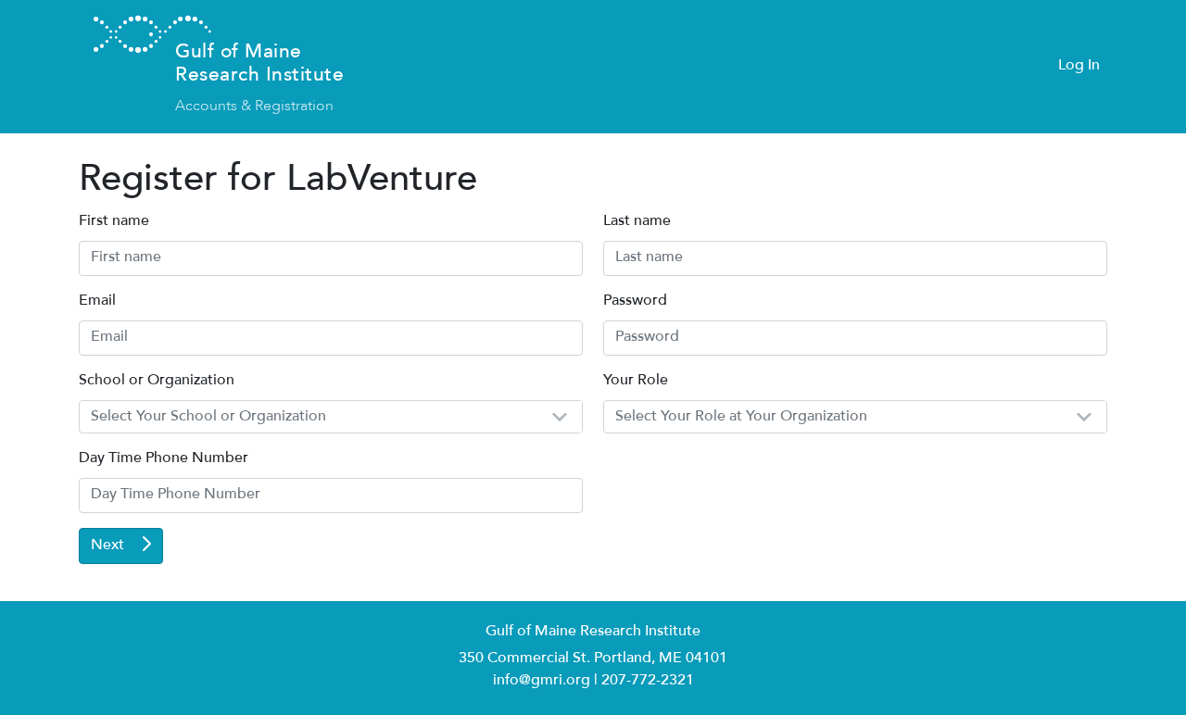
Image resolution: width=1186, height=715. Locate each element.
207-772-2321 (647, 681)
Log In (1079, 66)
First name (114, 222)
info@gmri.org (541, 681)
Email (97, 301)
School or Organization (156, 381)
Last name (637, 222)
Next (109, 546)
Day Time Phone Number (163, 459)
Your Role (635, 381)
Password (635, 301)
